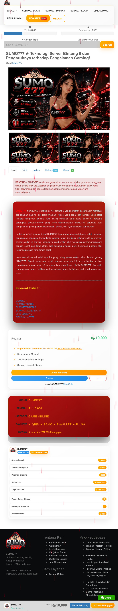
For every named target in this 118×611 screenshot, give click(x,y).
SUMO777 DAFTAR (55, 10)
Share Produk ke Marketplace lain (94, 593)
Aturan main (55, 545)
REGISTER (37, 18)
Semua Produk (58, 460)
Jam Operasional (57, 562)
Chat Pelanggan (40, 452)
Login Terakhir (58, 489)
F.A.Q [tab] (24, 169)
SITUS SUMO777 (15, 18)
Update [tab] (36, 169)
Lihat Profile (23, 452)
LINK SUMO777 (102, 10)
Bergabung (58, 482)
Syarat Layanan (57, 548)
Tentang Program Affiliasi (98, 548)
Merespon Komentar (58, 506)
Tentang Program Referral (99, 545)
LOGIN (58, 18)
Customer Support (58, 558)
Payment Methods (58, 555)
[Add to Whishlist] (98, 378)
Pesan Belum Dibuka (58, 499)
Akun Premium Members (69, 348)
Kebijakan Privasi (57, 552)
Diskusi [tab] (51, 169)
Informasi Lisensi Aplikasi (98, 568)
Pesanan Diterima (58, 474)
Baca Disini (68, 384)
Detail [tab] (13, 169)
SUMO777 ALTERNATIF (28, 310)
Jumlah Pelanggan (58, 467)
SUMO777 (12, 10)
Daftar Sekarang (59, 372)
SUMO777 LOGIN (31, 10)
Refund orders (58, 513)
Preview (49, 378)
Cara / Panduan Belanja (98, 542)
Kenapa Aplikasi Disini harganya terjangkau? (97, 573)
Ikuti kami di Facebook (97, 588)
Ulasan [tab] (68, 169)
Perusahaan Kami (58, 542)
